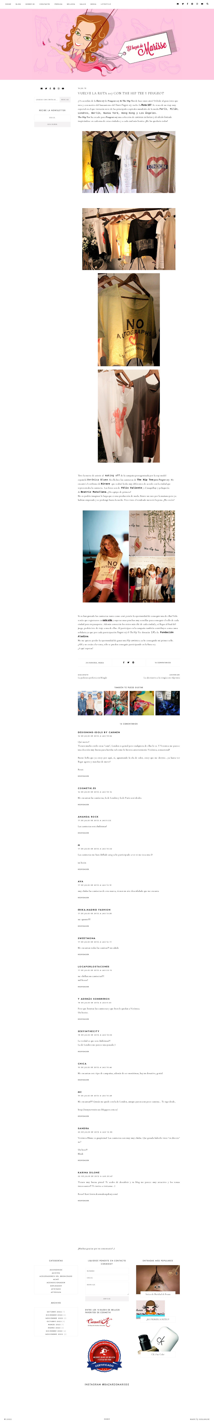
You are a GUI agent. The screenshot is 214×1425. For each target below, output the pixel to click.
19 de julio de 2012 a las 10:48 (95, 1096)
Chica (82, 1063)
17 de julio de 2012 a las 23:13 (95, 970)
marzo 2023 (55, 1324)
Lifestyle (106, 4)
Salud (83, 4)
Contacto (45, 4)
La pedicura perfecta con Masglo (92, 676)
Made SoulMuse (200, 1419)
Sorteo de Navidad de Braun (158, 1294)
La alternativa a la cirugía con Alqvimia (162, 676)
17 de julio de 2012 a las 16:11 (95, 942)
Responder (83, 776)
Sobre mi (30, 4)
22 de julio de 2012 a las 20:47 (95, 1176)
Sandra (83, 1128)
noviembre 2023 (56, 1318)
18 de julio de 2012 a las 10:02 (95, 1035)
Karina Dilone (89, 1172)
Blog (18, 4)
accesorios (56, 1270)
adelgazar (56, 1286)
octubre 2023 (55, 1321)
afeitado (56, 1289)
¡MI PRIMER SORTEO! (158, 1319)
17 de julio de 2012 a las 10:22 (95, 849)
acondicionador (56, 1282)
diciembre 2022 (55, 1331)
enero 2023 (55, 1328)
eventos (93, 663)
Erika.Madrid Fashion (94, 909)
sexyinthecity (88, 1031)
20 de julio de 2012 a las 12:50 (95, 1132)
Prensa (58, 4)
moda (101, 663)
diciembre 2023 (55, 1315)
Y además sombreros (94, 998)
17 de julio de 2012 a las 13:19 (95, 885)
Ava (80, 881)
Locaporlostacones (94, 966)
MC (80, 1092)
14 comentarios (163, 662)
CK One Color (158, 1354)
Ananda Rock (88, 816)
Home (8, 4)
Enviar (107, 1299)
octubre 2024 (55, 1312)
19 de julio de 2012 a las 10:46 (95, 1067)
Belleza (71, 4)
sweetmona (87, 938)
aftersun (56, 1292)
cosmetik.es (87, 788)
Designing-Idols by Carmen (99, 732)
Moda (93, 4)
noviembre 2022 (55, 1334)
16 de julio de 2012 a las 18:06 (95, 736)
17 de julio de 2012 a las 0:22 (94, 820)
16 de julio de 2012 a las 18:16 (95, 792)
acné (56, 1279)
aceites (56, 1273)
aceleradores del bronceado (56, 1276)
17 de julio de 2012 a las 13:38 (95, 913)
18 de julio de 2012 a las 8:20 (94, 1002)
